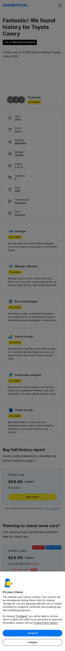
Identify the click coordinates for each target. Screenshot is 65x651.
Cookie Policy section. (46, 622)
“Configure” (21, 616)
